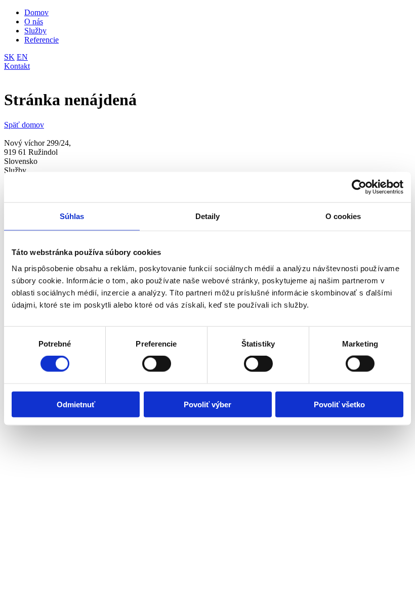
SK (9, 57)
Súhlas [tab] (72, 216)
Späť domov (24, 124)
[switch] (156, 364)
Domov (36, 12)
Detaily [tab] (207, 216)
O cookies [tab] (343, 216)
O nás (33, 21)
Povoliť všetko (339, 404)
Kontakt (17, 66)
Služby (35, 30)
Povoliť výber (207, 404)
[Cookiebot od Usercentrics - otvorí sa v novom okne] (359, 187)
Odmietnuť (76, 404)
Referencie (41, 39)
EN (22, 57)
